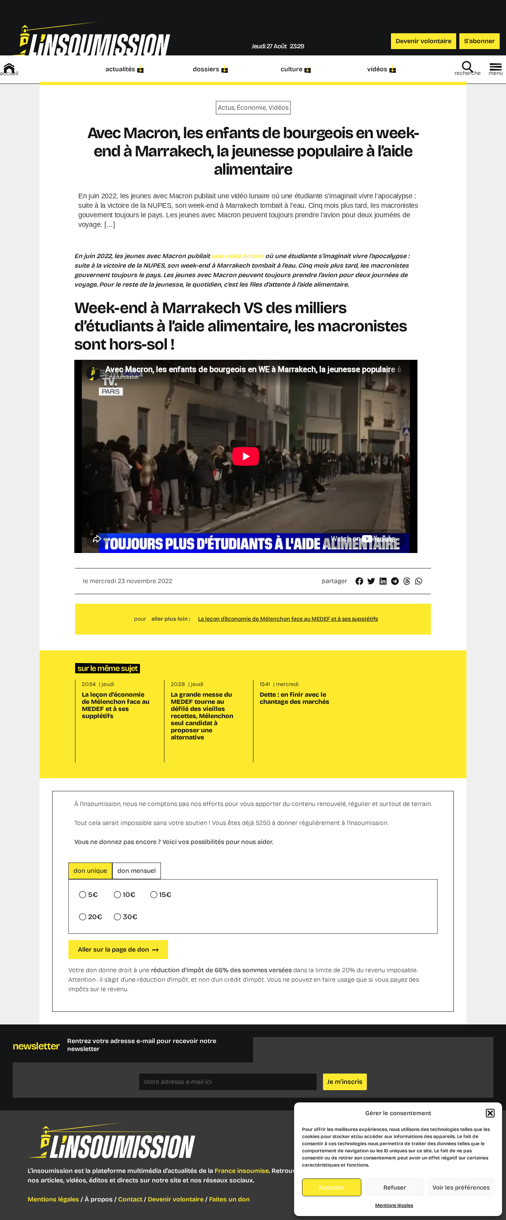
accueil (9, 73)
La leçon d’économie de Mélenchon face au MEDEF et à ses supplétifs (288, 619)
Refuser (394, 1187)
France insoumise (242, 1170)
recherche (468, 73)
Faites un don (229, 1199)
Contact (130, 1199)
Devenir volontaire (176, 1199)
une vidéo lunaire (238, 256)
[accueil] (9, 68)
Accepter (331, 1187)
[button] (490, 1113)
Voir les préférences (461, 1187)
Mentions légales (394, 1205)
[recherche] (468, 67)
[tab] (90, 871)
